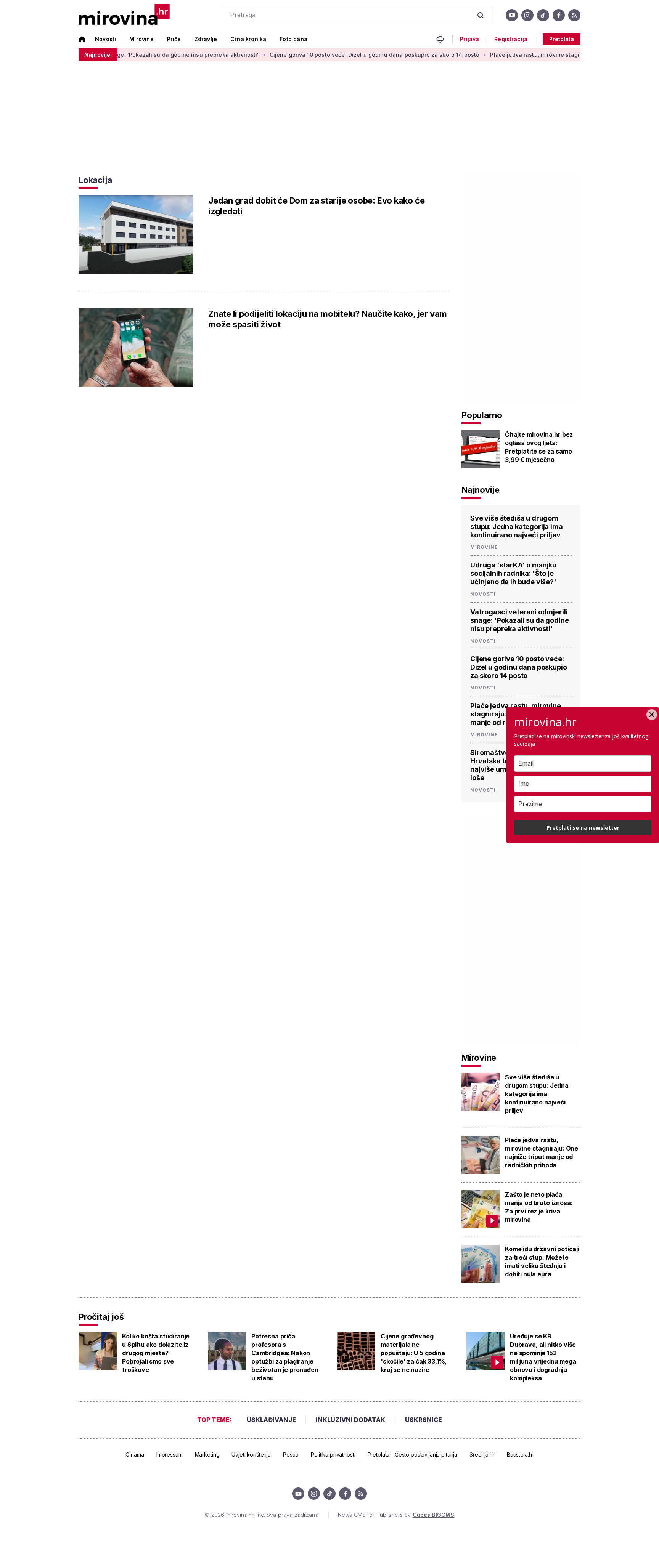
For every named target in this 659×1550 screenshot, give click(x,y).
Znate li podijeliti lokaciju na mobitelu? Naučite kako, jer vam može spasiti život (327, 319)
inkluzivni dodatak (350, 1419)
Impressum (169, 1454)
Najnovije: (98, 54)
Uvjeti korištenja (251, 1454)
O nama (134, 1454)
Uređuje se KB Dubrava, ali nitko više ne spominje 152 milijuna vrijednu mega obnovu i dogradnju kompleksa (543, 1357)
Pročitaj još (101, 1317)
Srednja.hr (482, 1454)
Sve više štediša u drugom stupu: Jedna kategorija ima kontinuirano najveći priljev (516, 526)
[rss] (574, 15)
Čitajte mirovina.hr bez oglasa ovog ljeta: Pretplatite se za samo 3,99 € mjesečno (539, 447)
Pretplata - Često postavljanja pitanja (413, 1454)
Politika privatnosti (333, 1454)
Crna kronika (248, 39)
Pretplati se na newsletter (582, 827)
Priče (174, 39)
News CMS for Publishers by (396, 1515)
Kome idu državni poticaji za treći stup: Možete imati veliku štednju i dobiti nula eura (542, 1261)
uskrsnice (423, 1419)
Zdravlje (205, 39)
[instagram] (527, 15)
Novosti (105, 39)
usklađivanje (271, 1419)
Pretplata (561, 39)
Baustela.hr (520, 1454)
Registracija (510, 39)
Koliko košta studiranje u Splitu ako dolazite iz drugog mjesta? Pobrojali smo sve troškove (156, 1353)
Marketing (207, 1454)
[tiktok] (543, 15)
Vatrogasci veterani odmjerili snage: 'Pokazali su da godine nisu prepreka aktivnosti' (519, 620)
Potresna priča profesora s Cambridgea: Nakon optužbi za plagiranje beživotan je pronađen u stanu (284, 1357)
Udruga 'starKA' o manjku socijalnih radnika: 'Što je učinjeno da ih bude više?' (513, 573)
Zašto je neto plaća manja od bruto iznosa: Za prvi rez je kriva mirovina (538, 1207)
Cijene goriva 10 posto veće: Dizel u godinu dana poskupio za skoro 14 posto (339, 54)
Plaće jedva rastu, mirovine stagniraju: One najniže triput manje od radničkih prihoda (541, 1152)
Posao (291, 1454)
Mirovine (141, 39)
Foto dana (293, 39)
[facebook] (559, 15)
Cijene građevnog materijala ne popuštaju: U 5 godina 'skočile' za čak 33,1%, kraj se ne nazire (414, 1353)
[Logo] (124, 15)
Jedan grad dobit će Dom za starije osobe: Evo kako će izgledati (316, 206)
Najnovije (480, 490)
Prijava (469, 39)
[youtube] (512, 15)
